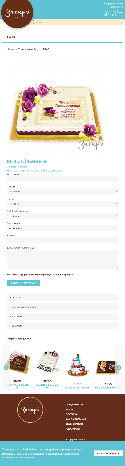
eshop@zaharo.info (113, 3)
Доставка (72, 414)
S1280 (47, 381)
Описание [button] (17, 297)
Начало (11, 49)
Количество (13, 174)
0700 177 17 (117, 6)
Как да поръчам (76, 419)
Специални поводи (29, 49)
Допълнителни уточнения (20, 247)
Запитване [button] (18, 325)
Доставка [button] (17, 316)
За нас (69, 409)
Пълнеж (11, 199)
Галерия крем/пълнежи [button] (24, 306)
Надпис (11, 235)
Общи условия (75, 424)
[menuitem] (98, 13)
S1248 (45, 49)
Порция (11, 186)
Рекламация (73, 428)
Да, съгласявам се (108, 453)
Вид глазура (13, 223)
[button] (119, 368)
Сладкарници (74, 404)
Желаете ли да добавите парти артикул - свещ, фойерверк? (40, 274)
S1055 (108, 384)
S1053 (17, 381)
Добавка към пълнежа (18, 211)
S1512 (77, 384)
